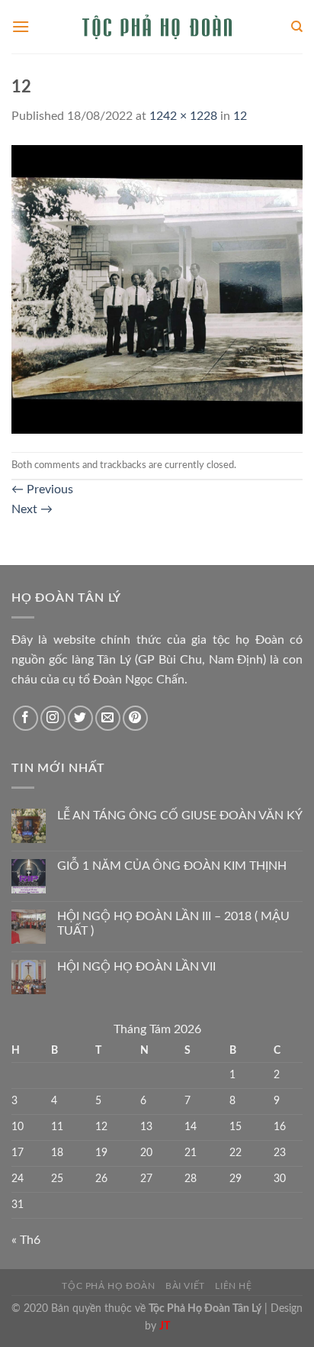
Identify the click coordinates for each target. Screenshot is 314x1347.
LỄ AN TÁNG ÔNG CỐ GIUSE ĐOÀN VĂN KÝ (180, 815)
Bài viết (185, 1285)
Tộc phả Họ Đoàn (108, 1285)
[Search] (297, 26)
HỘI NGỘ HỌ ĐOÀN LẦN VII (136, 967)
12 (240, 116)
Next (32, 509)
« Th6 (25, 1240)
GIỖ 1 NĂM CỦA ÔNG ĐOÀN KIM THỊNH (172, 866)
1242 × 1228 (183, 116)
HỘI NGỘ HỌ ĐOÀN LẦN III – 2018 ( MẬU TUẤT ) (173, 923)
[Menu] (20, 26)
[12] (157, 289)
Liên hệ (233, 1285)
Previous (42, 489)
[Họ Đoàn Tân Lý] (157, 27)
